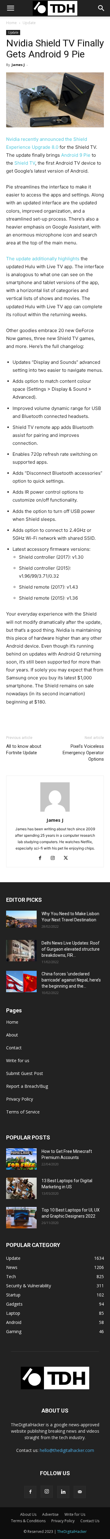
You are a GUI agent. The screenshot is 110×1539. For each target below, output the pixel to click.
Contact (14, 1048)
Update (29, 22)
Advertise (50, 1514)
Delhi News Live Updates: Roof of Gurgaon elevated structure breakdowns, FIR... (71, 949)
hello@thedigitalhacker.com (67, 1450)
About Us (28, 1514)
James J (18, 64)
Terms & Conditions (28, 1520)
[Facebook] (42, 858)
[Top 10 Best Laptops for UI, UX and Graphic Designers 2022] (21, 1217)
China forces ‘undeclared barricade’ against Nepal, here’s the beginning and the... (71, 980)
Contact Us (89, 1520)
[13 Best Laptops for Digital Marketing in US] (21, 1188)
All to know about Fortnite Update (23, 749)
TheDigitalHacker (72, 1531)
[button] (101, 8)
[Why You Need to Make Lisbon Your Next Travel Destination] (21, 919)
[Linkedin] (63, 1492)
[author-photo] (55, 811)
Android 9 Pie (75, 155)
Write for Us (74, 1514)
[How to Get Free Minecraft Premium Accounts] (21, 1159)
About (12, 1035)
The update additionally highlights (42, 258)
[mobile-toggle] (10, 8)
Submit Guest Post (24, 1073)
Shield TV (24, 163)
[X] (68, 858)
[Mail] (80, 1492)
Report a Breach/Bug (27, 1086)
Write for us (17, 1060)
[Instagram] (55, 858)
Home (11, 22)
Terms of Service (23, 1112)
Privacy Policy (19, 1099)
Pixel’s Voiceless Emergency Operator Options (83, 753)
